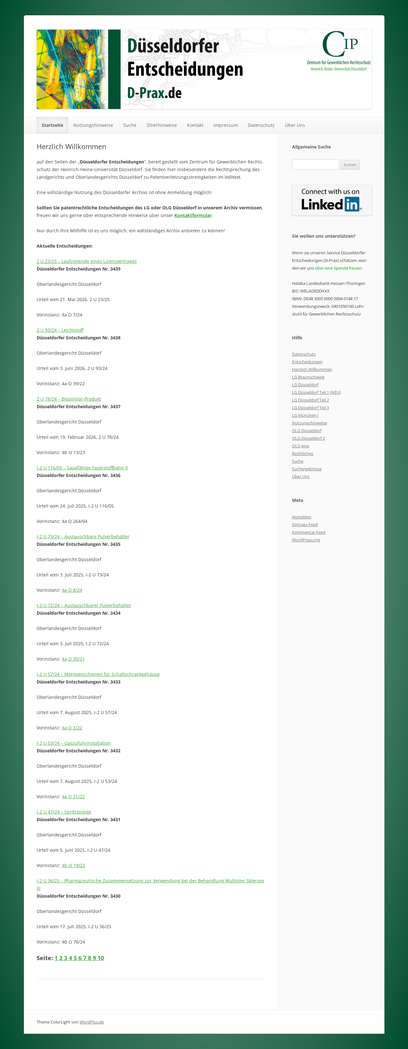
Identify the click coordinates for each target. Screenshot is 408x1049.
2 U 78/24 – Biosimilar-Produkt (69, 399)
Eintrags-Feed (305, 524)
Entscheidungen (307, 362)
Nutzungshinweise (93, 125)
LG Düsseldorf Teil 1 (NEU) (316, 392)
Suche (129, 125)
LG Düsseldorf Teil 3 (310, 407)
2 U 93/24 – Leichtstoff (60, 330)
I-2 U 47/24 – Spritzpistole (64, 812)
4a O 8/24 (72, 590)
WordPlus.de (92, 1022)
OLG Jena (300, 446)
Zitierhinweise (162, 125)
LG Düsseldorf (305, 384)
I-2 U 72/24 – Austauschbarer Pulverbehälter (84, 605)
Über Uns (295, 125)
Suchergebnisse (307, 469)
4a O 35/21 (73, 659)
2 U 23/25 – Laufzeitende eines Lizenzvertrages (87, 261)
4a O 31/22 (73, 796)
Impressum (226, 125)
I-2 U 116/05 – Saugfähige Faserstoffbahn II (82, 468)
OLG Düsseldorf (307, 430)
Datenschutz (261, 125)
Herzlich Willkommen (312, 369)
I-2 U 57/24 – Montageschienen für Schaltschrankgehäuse (98, 674)
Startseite (52, 125)
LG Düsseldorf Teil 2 (310, 400)
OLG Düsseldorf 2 (308, 438)
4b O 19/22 (73, 865)
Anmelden (301, 517)
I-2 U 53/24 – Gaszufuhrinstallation (74, 743)
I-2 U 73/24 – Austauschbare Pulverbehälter (83, 536)
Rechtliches (302, 453)
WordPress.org (306, 540)
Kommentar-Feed (308, 532)
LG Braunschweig (308, 377)
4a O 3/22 (72, 728)
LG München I (305, 415)
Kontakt (195, 125)
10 (101, 958)
